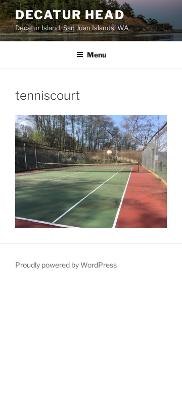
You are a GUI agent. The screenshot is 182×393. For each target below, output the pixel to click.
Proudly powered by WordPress (66, 264)
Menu (96, 54)
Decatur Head (70, 15)
